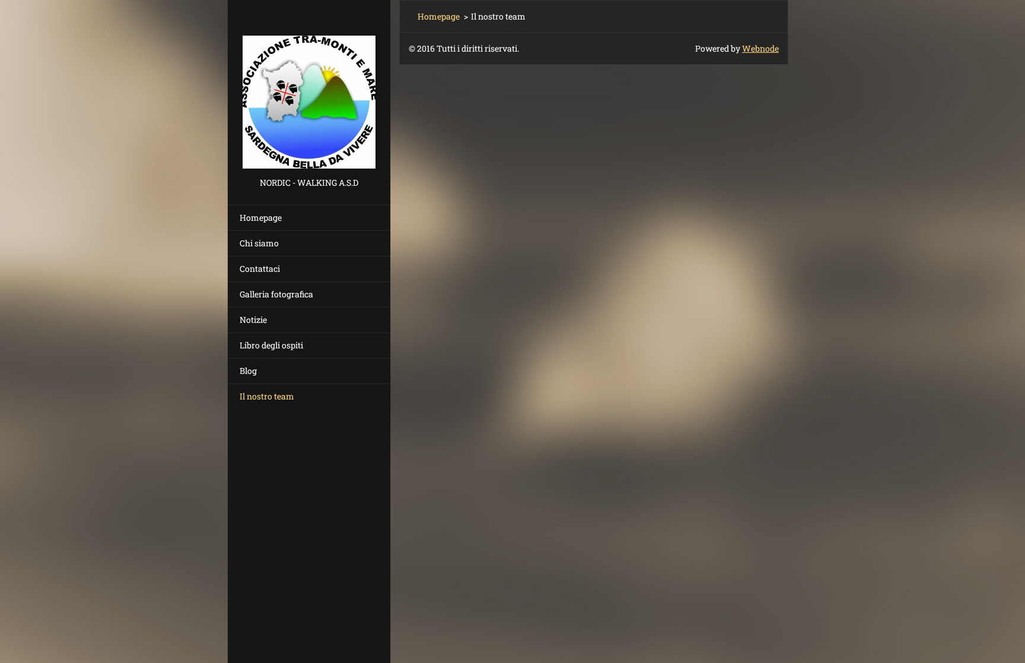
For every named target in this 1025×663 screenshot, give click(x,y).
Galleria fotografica (276, 294)
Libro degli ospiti (271, 345)
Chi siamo (259, 243)
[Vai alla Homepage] (309, 87)
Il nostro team (267, 396)
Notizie (253, 319)
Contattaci (260, 268)
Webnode (760, 48)
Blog (248, 370)
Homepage (261, 217)
